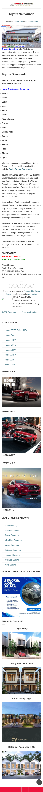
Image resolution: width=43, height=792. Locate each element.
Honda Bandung (31, 21)
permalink (32, 294)
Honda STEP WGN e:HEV (16, 330)
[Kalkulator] (25, 789)
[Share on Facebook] (15, 286)
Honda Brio (9, 335)
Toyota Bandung (12, 535)
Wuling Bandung (12, 560)
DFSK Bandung (9, 312)
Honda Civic (10, 365)
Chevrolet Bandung (30, 312)
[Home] (3, 789)
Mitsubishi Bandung (13, 540)
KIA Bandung (10, 565)
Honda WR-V (10, 345)
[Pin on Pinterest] (28, 286)
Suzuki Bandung (12, 530)
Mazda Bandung (12, 545)
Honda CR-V (10, 355)
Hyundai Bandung (12, 555)
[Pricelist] (17, 789)
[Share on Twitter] (19, 286)
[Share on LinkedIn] (32, 286)
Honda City (9, 360)
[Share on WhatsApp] (11, 286)
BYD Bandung (11, 525)
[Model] (10, 789)
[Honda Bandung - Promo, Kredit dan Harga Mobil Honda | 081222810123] (21, 4)
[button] (39, 4)
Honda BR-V (10, 350)
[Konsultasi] (39, 789)
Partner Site (29, 291)
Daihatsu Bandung (13, 550)
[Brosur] (32, 789)
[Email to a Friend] (24, 286)
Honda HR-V (10, 340)
